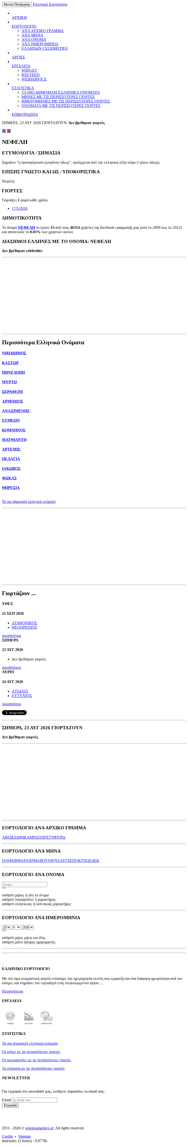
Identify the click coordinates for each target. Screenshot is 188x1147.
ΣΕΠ (71, 860)
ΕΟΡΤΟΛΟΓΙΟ (24, 26)
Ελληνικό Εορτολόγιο (50, 4)
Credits (7, 1136)
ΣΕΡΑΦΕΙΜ (12, 392)
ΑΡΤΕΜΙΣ (11, 449)
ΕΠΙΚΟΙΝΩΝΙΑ (25, 114)
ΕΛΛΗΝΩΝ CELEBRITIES (45, 48)
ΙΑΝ (5, 860)
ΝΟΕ (87, 860)
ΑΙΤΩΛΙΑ (20, 691)
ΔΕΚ (95, 860)
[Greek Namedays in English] (9, 131)
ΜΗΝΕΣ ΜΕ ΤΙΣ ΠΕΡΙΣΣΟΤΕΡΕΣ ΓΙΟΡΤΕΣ (58, 97)
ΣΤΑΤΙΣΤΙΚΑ (23, 88)
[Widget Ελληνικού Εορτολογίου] (10, 1024)
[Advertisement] (94, 295)
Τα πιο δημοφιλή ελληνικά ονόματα (29, 501)
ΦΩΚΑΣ (9, 478)
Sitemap (24, 1136)
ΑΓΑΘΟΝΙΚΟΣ (24, 623)
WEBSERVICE (34, 79)
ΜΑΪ (37, 860)
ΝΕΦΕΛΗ (26, 227)
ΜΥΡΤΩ (9, 382)
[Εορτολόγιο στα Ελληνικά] (4, 131)
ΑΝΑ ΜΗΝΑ (32, 35)
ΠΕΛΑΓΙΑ (11, 459)
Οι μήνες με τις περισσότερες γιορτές (31, 1052)
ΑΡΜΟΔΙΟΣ (12, 401)
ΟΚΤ (79, 860)
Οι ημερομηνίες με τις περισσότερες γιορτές (36, 1060)
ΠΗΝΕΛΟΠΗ (13, 372)
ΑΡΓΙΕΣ (18, 57)
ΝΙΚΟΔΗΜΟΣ (14, 353)
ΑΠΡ (29, 860)
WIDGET (29, 70)
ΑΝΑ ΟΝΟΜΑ (34, 39)
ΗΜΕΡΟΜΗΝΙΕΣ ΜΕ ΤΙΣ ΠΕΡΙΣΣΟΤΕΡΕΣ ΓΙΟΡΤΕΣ (66, 101)
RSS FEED (31, 75)
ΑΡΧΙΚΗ (19, 17)
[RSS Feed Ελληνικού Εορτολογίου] (28, 1024)
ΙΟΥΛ (55, 860)
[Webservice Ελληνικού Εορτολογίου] (46, 1024)
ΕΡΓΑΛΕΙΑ (21, 66)
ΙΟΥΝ (46, 860)
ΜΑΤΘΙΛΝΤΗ (14, 440)
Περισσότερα (12, 991)
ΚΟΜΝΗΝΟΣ (13, 430)
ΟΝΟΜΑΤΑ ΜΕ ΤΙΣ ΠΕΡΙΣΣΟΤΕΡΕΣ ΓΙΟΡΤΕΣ (61, 106)
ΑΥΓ (64, 860)
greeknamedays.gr (39, 1128)
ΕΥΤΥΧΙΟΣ (22, 696)
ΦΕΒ (13, 860)
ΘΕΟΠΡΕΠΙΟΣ (24, 627)
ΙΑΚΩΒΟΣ (11, 468)
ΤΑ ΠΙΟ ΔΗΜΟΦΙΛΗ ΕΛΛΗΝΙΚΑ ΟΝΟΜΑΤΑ (61, 92)
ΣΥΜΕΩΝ (11, 420)
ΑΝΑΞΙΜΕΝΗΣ (16, 411)
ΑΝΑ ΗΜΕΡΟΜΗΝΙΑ (40, 44)
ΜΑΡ (21, 860)
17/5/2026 (19, 208)
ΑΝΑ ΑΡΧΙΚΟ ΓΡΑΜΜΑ (43, 31)
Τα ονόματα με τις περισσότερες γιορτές (33, 1068)
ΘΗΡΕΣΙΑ (11, 488)
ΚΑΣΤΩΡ (10, 363)
